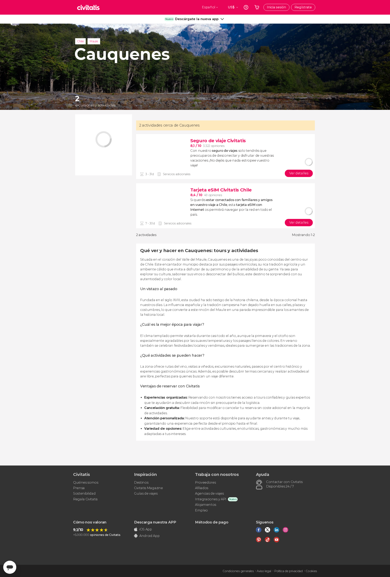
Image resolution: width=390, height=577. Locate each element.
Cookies (311, 571)
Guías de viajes (145, 493)
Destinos (141, 482)
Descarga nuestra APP (155, 522)
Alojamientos (205, 505)
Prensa (79, 488)
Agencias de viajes (209, 493)
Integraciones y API (210, 499)
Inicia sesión (276, 7)
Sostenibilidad (84, 493)
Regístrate (303, 7)
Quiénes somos (85, 482)
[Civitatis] (88, 7)
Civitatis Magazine (148, 488)
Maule (94, 41)
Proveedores (205, 482)
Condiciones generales (238, 571)
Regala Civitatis (85, 499)
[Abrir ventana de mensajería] (9, 567)
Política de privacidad (288, 571)
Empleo (201, 510)
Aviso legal (264, 571)
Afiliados (201, 488)
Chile (80, 41)
